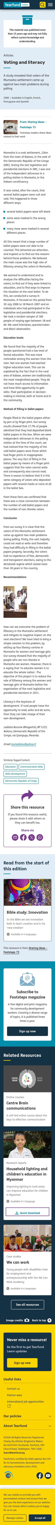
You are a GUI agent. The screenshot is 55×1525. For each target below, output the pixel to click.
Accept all (40, 1518)
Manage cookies (14, 1518)
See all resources (27, 1304)
